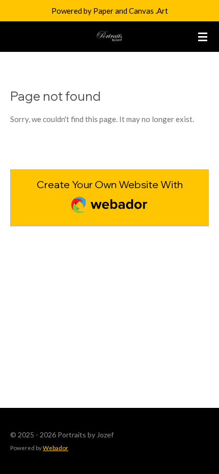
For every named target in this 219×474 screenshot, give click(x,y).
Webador (55, 447)
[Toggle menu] (202, 36)
